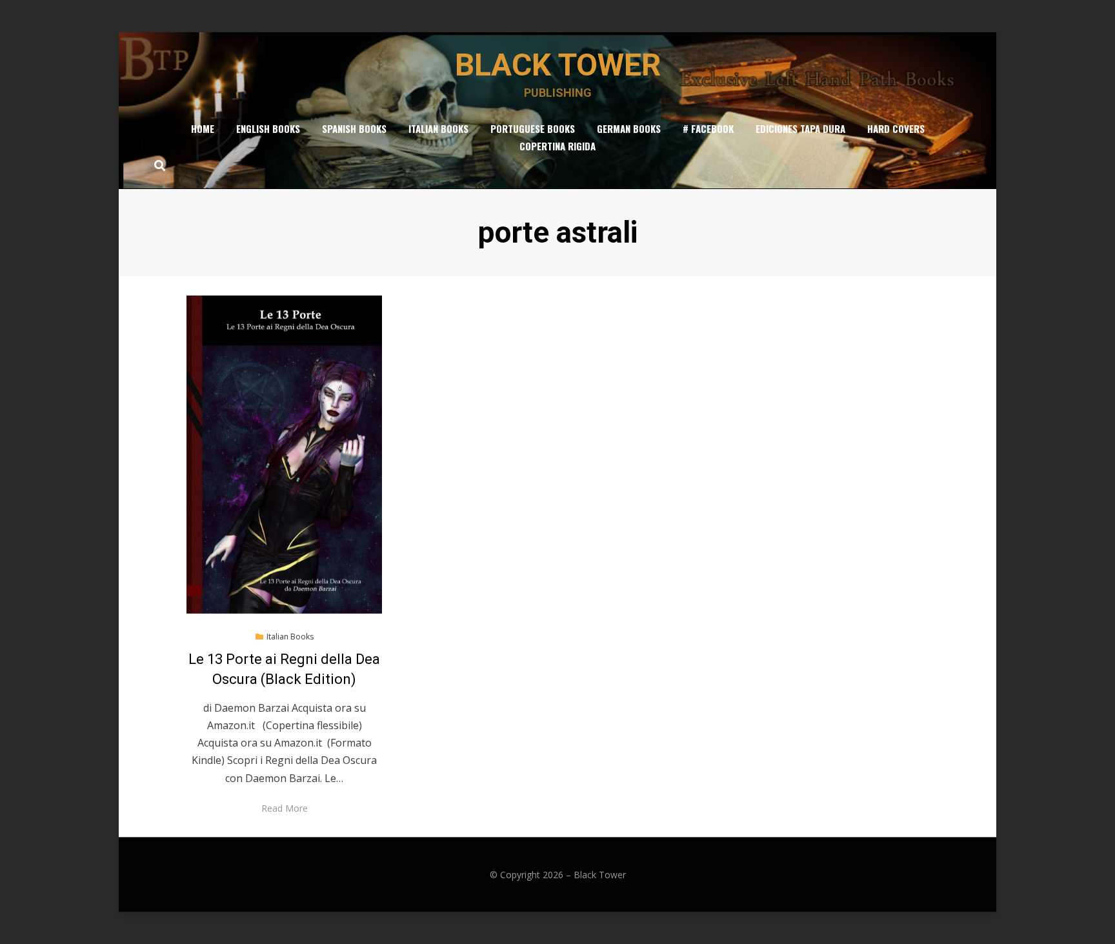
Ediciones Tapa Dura (800, 128)
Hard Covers (896, 128)
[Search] (156, 165)
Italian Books (438, 128)
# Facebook (708, 128)
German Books (629, 128)
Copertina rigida (557, 146)
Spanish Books (354, 128)
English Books (268, 128)
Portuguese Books (532, 128)
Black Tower (558, 64)
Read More (284, 808)
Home (202, 128)
